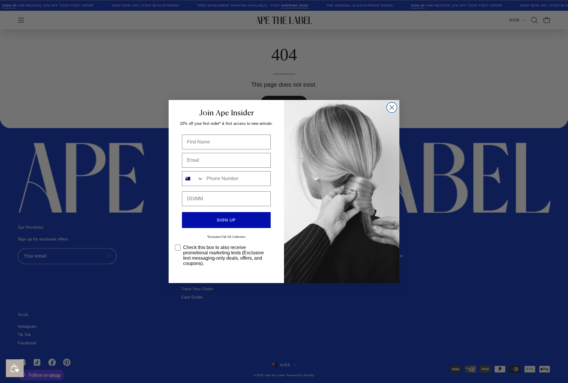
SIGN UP (226, 220)
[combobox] (193, 179)
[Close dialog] (392, 107)
